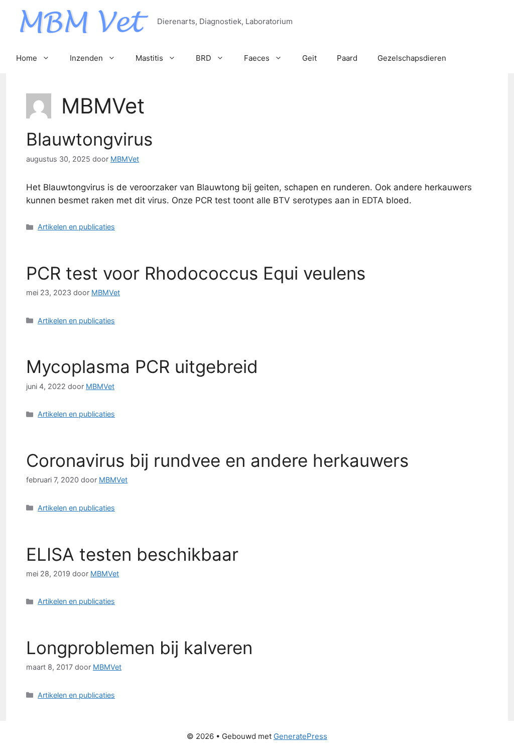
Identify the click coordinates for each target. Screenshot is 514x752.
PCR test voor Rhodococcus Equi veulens (195, 273)
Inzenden (86, 58)
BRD (203, 58)
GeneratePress (300, 736)
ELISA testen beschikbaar (132, 554)
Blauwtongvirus (89, 139)
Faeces (257, 58)
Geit (309, 58)
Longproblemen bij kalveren (139, 647)
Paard (347, 58)
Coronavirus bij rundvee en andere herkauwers (217, 460)
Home (26, 58)
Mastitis (149, 58)
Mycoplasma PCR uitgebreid (142, 366)
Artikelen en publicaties (76, 226)
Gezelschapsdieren (411, 58)
